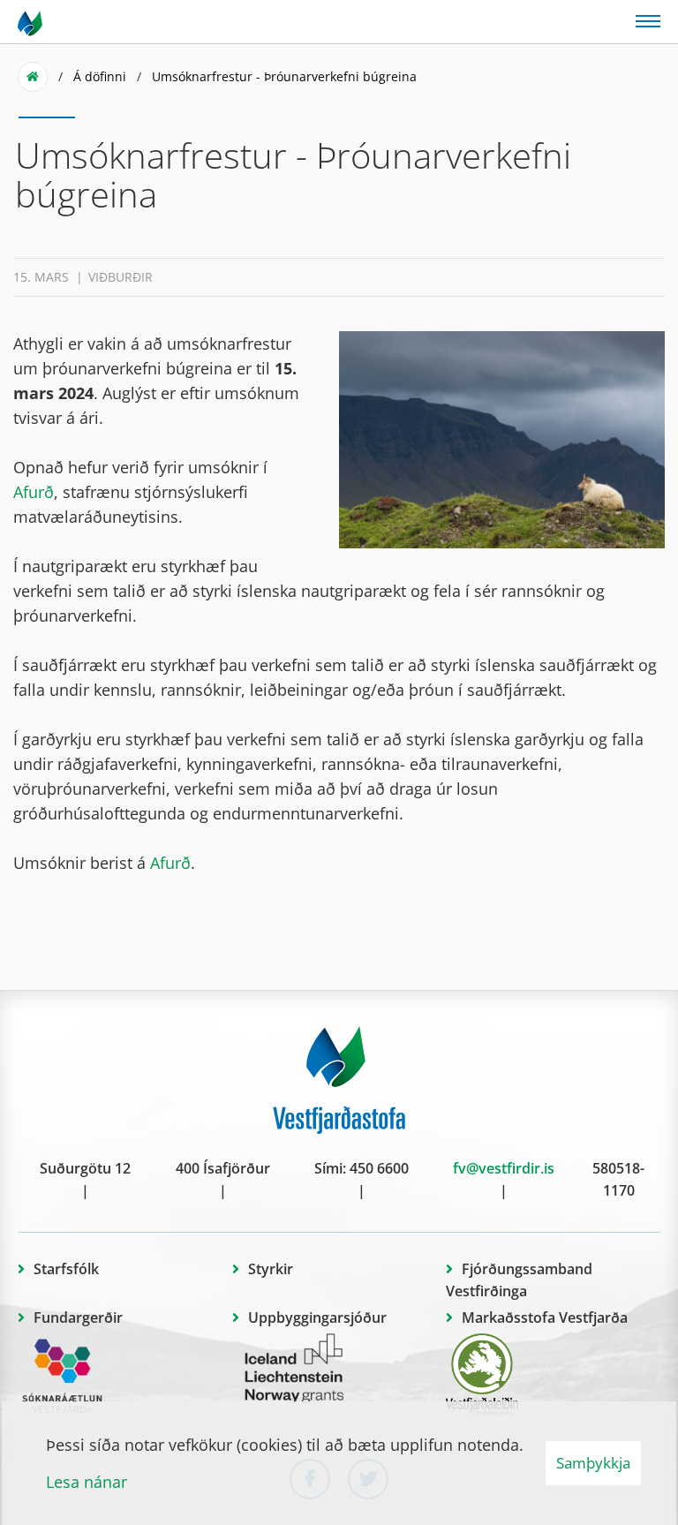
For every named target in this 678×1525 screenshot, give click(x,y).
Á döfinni (99, 76)
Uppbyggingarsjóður (317, 1317)
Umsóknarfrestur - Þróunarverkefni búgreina (284, 76)
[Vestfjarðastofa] (31, 22)
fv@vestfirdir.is (503, 1168)
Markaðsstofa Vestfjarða (545, 1317)
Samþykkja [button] (593, 1463)
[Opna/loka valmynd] (648, 20)
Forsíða (33, 77)
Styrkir (270, 1269)
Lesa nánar (86, 1481)
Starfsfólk (66, 1269)
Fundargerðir (78, 1317)
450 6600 (379, 1168)
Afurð (33, 491)
